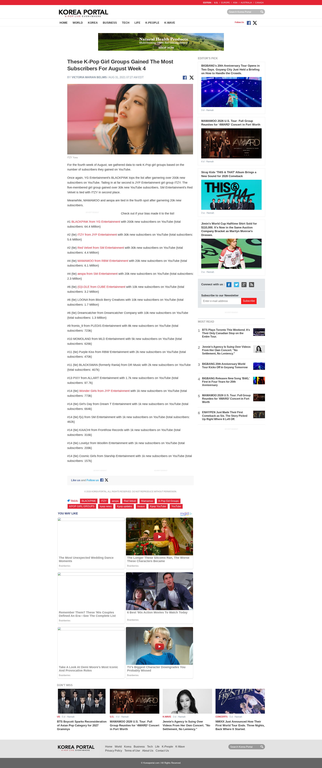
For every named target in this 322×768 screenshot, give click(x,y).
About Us (147, 750)
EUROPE (225, 3)
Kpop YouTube (158, 506)
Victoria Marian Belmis (89, 77)
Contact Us (162, 750)
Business (110, 22)
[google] (244, 284)
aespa (115, 501)
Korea (93, 22)
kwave (141, 506)
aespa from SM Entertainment (97, 273)
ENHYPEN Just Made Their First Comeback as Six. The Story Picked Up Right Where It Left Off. (224, 415)
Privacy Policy (113, 750)
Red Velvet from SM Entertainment (100, 247)
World (78, 22)
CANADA (259, 3)
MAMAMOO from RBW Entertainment (102, 260)
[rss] (251, 284)
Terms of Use (132, 750)
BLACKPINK (89, 501)
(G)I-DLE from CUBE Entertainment (101, 287)
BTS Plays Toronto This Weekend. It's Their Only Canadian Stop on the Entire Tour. (226, 333)
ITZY (103, 501)
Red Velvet (130, 501)
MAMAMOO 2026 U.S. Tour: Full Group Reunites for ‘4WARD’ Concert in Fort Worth (226, 398)
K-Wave (169, 22)
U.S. (216, 3)
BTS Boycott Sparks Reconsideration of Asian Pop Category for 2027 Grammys (81, 725)
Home (64, 22)
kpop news (106, 506)
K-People (152, 22)
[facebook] (229, 284)
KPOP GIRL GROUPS (81, 506)
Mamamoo (147, 501)
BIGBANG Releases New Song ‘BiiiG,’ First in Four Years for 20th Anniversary (226, 382)
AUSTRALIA (246, 3)
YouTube (176, 506)
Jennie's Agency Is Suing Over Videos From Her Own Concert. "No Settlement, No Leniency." (226, 350)
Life (137, 22)
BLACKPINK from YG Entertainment (95, 221)
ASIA (235, 3)
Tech (125, 22)
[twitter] (236, 284)
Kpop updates (124, 506)
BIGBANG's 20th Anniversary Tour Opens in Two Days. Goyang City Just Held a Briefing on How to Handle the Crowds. (230, 69)
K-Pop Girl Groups (168, 501)
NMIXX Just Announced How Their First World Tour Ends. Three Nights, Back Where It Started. (240, 725)
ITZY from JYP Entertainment (97, 234)
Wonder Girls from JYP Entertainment (104, 391)
